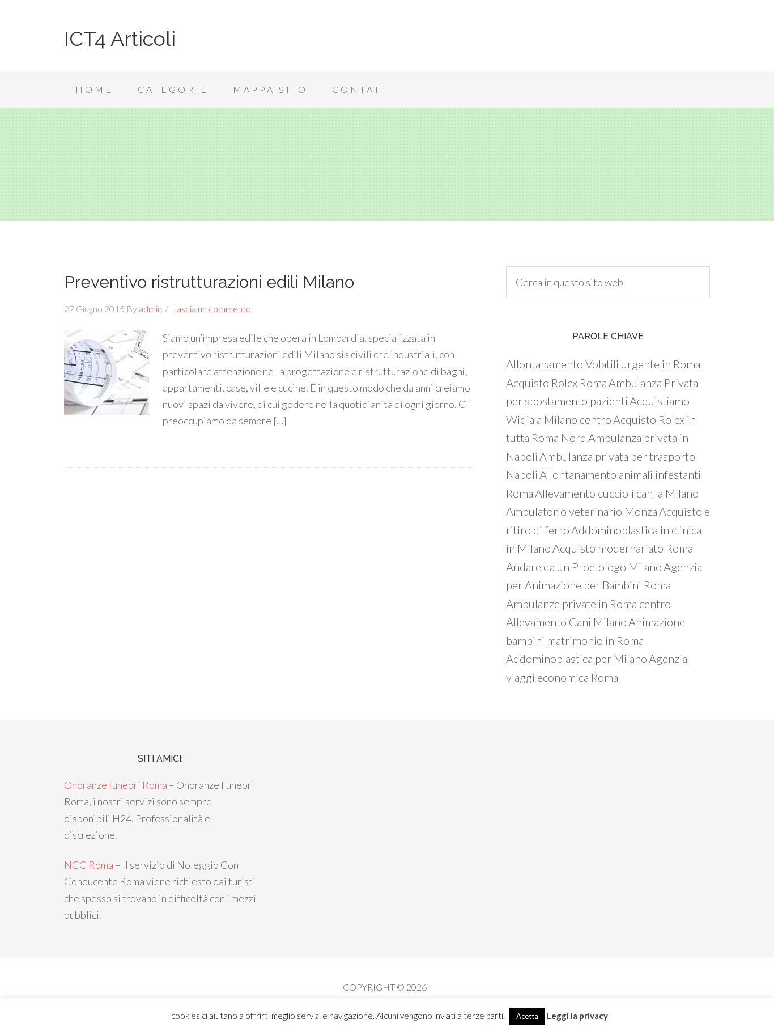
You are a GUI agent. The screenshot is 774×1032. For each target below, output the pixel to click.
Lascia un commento (211, 308)
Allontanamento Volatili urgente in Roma (603, 364)
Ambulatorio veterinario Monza (581, 511)
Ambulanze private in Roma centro (588, 603)
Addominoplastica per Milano (576, 658)
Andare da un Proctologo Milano (584, 567)
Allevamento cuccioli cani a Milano (617, 493)
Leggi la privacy (577, 1015)
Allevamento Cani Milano (566, 621)
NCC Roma (88, 865)
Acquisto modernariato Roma (622, 548)
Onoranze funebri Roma (115, 785)
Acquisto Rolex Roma (556, 382)
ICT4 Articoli (120, 38)
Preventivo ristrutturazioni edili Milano (209, 282)
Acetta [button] (527, 1016)
